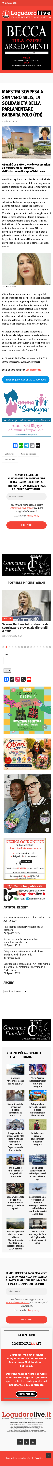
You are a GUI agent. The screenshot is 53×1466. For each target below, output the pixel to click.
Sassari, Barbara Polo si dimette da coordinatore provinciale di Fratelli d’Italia (25, 628)
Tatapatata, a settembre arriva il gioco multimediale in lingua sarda (23, 953)
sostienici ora (26, 1394)
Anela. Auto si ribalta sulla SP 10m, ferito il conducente (15, 1172)
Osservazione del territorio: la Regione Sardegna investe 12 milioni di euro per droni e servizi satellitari (37, 1205)
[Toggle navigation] (6, 78)
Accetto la (27, 515)
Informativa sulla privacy (21, 508)
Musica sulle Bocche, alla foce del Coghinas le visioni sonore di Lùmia (37, 1237)
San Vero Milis (10, 460)
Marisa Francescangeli (28, 454)
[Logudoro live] (26, 14)
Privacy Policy (32, 515)
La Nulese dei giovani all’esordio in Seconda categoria (37, 1139)
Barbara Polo (9, 454)
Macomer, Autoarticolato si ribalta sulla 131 (25, 917)
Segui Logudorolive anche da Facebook (26, 379)
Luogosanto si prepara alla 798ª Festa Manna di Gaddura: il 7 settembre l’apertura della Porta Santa (27, 967)
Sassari (7, 619)
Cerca (6, 654)
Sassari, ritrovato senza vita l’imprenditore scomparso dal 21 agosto (15, 1203)
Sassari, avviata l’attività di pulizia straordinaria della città (21, 941)
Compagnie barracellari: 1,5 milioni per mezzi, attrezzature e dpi (37, 1173)
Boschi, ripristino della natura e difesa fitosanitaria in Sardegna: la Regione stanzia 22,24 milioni (15, 1240)
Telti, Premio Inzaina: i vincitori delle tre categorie (24, 928)
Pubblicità (39, 1458)
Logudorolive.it (33, 369)
